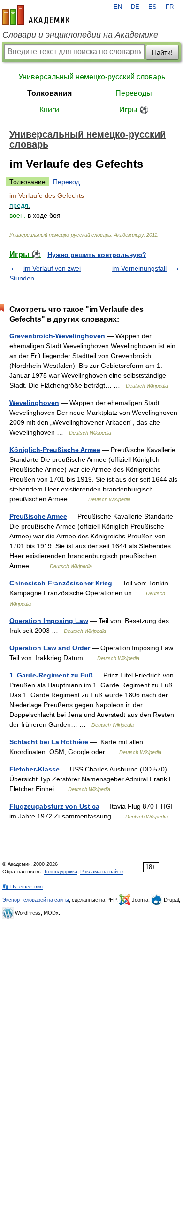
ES (152, 7)
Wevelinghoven (34, 402)
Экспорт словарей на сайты (35, 900)
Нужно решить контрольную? (96, 254)
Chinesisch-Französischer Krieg (60, 583)
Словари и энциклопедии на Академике (80, 34)
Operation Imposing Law (48, 620)
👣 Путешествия (22, 886)
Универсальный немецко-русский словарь (91, 77)
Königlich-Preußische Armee (54, 449)
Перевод (66, 182)
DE (135, 7)
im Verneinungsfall (139, 268)
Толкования (49, 93)
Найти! (162, 52)
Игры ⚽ (134, 110)
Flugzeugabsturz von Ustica (54, 806)
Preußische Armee (38, 516)
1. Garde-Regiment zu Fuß (51, 675)
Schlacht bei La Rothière (48, 742)
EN (118, 7)
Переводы (133, 93)
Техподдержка (60, 871)
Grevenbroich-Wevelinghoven (57, 336)
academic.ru (36, 15)
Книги (49, 110)
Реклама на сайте (101, 871)
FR (170, 7)
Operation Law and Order (49, 648)
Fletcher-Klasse (34, 769)
